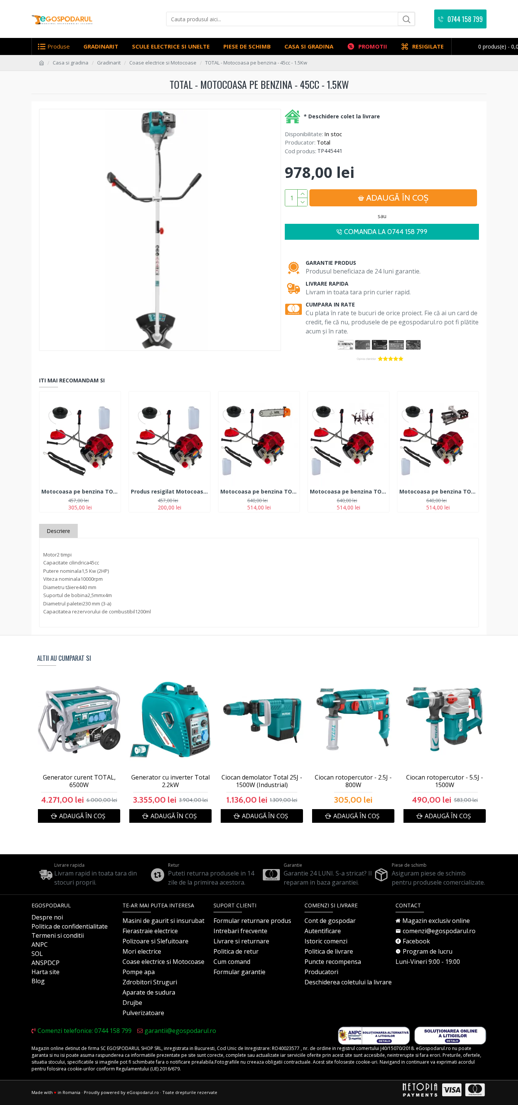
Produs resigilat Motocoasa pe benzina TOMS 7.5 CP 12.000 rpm (169, 491)
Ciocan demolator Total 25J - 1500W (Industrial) (261, 781)
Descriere (58, 530)
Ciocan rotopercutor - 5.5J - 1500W (444, 781)
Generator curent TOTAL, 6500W (79, 781)
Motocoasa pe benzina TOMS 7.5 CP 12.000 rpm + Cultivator (348, 491)
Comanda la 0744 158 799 (385, 232)
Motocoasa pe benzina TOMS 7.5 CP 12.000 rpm (80, 491)
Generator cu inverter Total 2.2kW (170, 781)
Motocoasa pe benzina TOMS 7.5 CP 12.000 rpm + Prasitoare (438, 491)
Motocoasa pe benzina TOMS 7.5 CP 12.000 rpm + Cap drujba (259, 491)
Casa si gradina (70, 62)
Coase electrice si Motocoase (162, 62)
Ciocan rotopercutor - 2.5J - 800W (353, 781)
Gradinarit (109, 62)
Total (323, 142)
